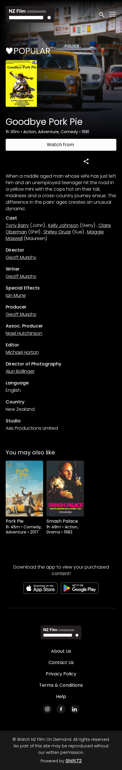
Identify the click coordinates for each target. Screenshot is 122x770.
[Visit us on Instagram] (47, 709)
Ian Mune (16, 295)
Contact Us (61, 662)
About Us (61, 651)
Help (61, 696)
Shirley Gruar (57, 232)
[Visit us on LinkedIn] (74, 709)
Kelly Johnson (63, 225)
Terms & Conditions (61, 685)
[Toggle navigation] (113, 14)
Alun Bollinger (20, 371)
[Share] (86, 161)
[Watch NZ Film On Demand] (61, 632)
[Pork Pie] (24, 489)
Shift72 (74, 761)
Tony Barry (17, 225)
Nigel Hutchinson (24, 333)
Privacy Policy (61, 674)
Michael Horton (22, 352)
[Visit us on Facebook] (61, 709)
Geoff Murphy (21, 257)
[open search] (102, 14)
